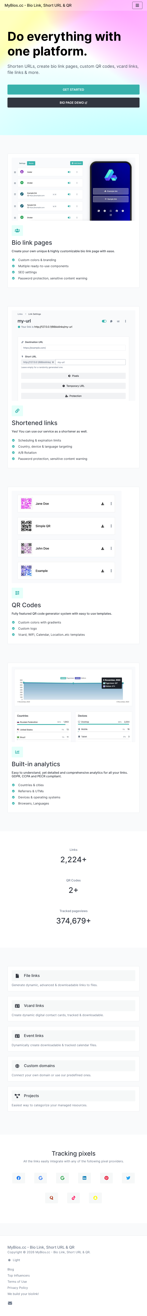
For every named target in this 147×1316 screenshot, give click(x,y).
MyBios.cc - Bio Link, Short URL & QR (38, 5)
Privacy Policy (17, 1288)
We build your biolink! (23, 1294)
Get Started (73, 89)
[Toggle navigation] (137, 5)
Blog (10, 1269)
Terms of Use (17, 1281)
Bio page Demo (72, 102)
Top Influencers (18, 1275)
